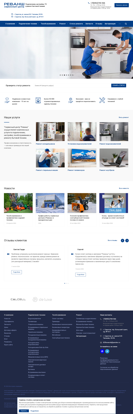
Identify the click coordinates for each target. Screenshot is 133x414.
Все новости (124, 188)
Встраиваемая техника (84, 321)
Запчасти (89, 24)
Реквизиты (8, 342)
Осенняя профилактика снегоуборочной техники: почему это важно (80, 218)
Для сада (79, 330)
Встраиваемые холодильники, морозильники (33, 352)
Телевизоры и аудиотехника (86, 318)
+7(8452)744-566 (98, 3)
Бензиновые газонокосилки (62, 324)
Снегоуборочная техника (61, 338)
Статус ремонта (76, 24)
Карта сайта (8, 345)
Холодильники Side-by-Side (38, 347)
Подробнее (18, 70)
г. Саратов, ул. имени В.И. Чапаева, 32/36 (28, 14)
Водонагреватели (34, 318)
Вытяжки (31, 369)
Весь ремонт (124, 117)
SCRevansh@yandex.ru (111, 342)
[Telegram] (107, 351)
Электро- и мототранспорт (85, 333)
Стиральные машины (35, 324)
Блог (6, 339)
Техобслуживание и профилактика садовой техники (15, 218)
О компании (10, 24)
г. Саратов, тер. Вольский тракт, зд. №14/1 (29, 17)
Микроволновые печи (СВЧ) (38, 357)
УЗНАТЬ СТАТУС (119, 85)
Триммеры (56, 321)
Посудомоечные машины (37, 335)
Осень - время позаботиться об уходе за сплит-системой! (113, 217)
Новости (7, 318)
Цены (6, 327)
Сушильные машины (35, 332)
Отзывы (98, 24)
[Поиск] (126, 24)
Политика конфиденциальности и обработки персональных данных (110, 361)
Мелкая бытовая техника (85, 324)
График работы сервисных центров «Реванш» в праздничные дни (48, 218)
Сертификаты (9, 321)
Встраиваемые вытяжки (37, 372)
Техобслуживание (48, 24)
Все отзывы (112, 240)
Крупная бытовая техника (85, 327)
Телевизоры (32, 321)
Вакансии (7, 333)
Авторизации (110, 24)
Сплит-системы (57, 318)
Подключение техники (28, 24)
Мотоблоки (56, 335)
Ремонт (62, 24)
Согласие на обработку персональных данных (109, 368)
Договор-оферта (10, 330)
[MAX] (102, 351)
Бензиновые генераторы (61, 327)
